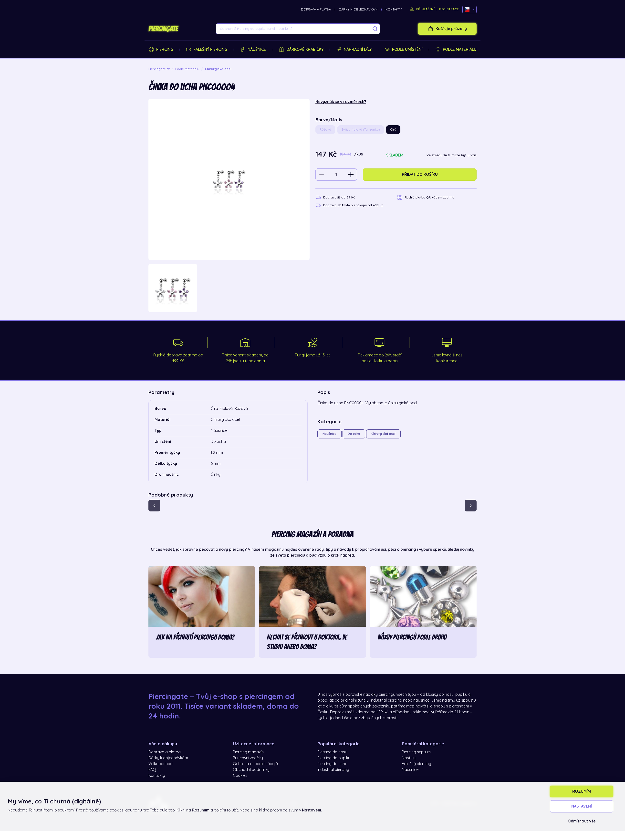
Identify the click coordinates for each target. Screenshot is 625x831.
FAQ (152, 770)
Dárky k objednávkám (358, 9)
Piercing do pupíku (333, 758)
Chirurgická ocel (383, 434)
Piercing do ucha (332, 764)
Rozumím (581, 791)
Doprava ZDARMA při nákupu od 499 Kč (353, 205)
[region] (229, 288)
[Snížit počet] (321, 174)
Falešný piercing (210, 49)
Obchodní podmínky (251, 770)
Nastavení (581, 806)
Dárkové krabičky (304, 49)
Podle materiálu (460, 49)
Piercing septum (416, 752)
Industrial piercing (333, 770)
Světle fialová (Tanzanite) (360, 129)
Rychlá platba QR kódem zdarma (429, 197)
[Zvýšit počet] (351, 174)
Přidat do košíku (420, 174)
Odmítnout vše (582, 821)
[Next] (471, 505)
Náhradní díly (358, 49)
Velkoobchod (160, 764)
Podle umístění (407, 49)
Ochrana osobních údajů (255, 764)
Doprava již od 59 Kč (339, 197)
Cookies (240, 775)
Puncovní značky (248, 758)
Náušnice (257, 49)
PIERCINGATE (163, 29)
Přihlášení (425, 9)
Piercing (164, 49)
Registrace (448, 9)
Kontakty (393, 9)
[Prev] (154, 505)
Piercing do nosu (332, 752)
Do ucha (354, 434)
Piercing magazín (248, 752)
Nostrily (409, 758)
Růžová (325, 129)
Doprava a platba (316, 9)
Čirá (393, 129)
